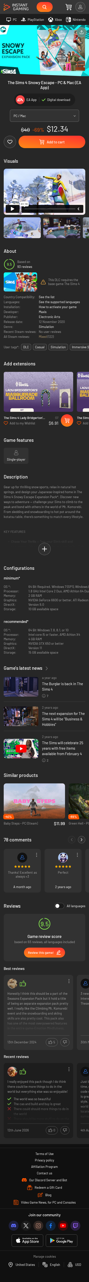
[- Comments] (71, 839)
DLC (26, 347)
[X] (26, 1226)
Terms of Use (44, 1154)
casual (39, 347)
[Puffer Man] (12, 984)
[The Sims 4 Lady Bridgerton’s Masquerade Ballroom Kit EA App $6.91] (38, 392)
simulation (58, 347)
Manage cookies (44, 1256)
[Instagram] (38, 1226)
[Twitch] (75, 1226)
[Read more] (38, 1012)
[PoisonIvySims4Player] (12, 1072)
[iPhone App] (27, 1240)
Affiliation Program (44, 1167)
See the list (47, 297)
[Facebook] (51, 1226)
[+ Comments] (81, 839)
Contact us (44, 1173)
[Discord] (14, 1226)
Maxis (42, 312)
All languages (76, 906)
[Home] (16, 7)
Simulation (46, 327)
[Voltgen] (63, 858)
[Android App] (61, 1240)
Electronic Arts (49, 317)
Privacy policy (44, 1160)
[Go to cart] (69, 7)
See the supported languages (59, 302)
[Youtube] (63, 1226)
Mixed (43, 337)
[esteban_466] (22, 858)
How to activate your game (58, 307)
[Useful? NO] (64, 1042)
